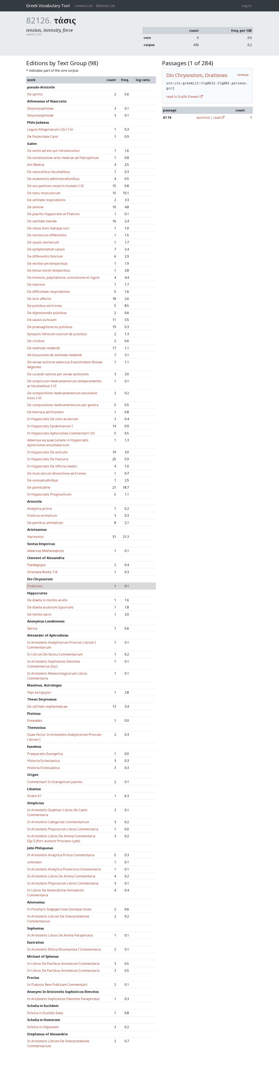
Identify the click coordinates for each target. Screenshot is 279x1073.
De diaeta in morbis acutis (47, 600)
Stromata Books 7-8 (42, 572)
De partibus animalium (45, 522)
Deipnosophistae (40, 108)
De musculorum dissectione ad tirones (56, 473)
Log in (246, 5)
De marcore (36, 284)
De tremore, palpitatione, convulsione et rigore (63, 277)
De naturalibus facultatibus (48, 172)
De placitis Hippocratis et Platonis (53, 214)
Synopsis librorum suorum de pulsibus (57, 334)
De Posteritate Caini (42, 136)
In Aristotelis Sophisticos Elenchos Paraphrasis (63, 999)
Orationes (34, 586)
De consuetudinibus (42, 480)
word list (203, 117)
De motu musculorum (43, 193)
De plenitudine (38, 487)
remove (243, 75)
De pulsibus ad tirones (44, 305)
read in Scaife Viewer (183, 96)
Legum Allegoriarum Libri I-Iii (50, 129)
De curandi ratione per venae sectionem (58, 374)
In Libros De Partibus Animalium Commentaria (63, 963)
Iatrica (32, 628)
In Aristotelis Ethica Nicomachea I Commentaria (64, 949)
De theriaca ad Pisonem (45, 412)
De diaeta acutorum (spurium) (50, 607)
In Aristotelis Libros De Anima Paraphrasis (60, 935)
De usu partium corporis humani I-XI (55, 186)
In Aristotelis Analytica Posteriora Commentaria (64, 869)
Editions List (105, 5)
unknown (34, 862)
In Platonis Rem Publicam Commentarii (57, 984)
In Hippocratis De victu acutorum (52, 419)
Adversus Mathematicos (45, 551)
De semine (35, 207)
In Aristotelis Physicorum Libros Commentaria (62, 829)
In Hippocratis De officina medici (52, 466)
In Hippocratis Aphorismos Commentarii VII (61, 433)
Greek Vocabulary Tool (48, 5)
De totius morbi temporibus (48, 270)
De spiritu (35, 94)
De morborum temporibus (47, 263)
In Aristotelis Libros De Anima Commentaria (61, 876)
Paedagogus (36, 565)
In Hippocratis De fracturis (47, 459)
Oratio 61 (34, 796)
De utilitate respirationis (46, 200)
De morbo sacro (39, 614)
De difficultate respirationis (48, 291)
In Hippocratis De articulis (47, 452)
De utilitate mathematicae (47, 706)
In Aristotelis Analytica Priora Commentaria (60, 855)
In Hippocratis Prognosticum (49, 494)
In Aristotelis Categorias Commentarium (58, 822)
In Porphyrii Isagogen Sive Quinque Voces (59, 909)
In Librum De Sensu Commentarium (55, 654)
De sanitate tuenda (42, 221)
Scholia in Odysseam (43, 1027)
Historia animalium (42, 515)
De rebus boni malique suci (48, 228)
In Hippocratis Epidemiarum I (50, 426)
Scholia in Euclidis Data (45, 1013)
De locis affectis (39, 298)
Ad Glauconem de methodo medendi (54, 355)
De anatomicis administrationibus (53, 178)
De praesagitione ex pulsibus (49, 327)
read (217, 117)
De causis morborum (43, 242)
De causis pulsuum (41, 319)
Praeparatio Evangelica (45, 753)
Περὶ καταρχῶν (39, 692)
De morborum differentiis (47, 235)
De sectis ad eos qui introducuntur (53, 150)
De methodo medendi (43, 348)
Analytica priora (39, 508)
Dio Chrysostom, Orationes (196, 75)
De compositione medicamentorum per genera (62, 405)
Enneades (34, 720)
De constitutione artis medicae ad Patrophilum (63, 157)
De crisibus (36, 341)
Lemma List (84, 5)
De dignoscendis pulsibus (47, 313)
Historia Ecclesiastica (43, 760)
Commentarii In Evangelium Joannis (54, 782)
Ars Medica (35, 164)
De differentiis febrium (45, 256)
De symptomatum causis (46, 249)
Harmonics (35, 536)
